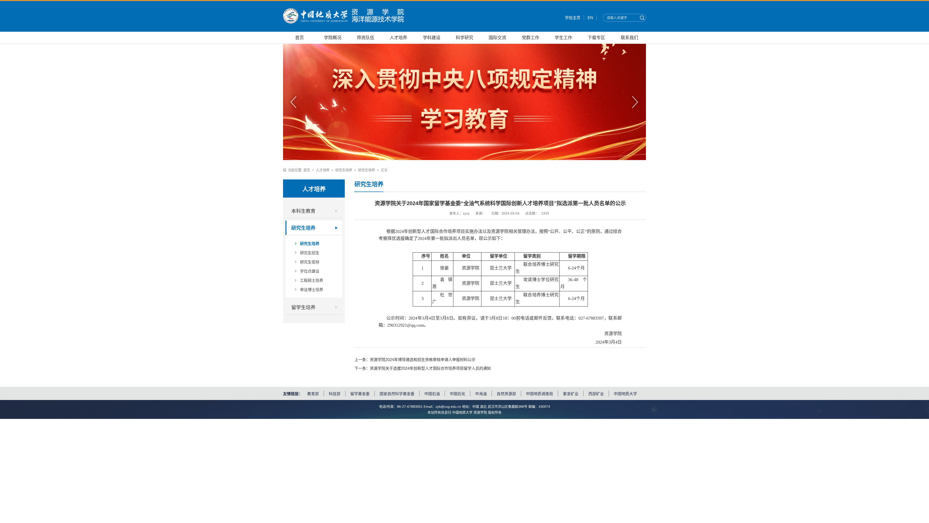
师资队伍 (365, 37)
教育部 (313, 394)
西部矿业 (596, 394)
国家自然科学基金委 (397, 394)
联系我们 (629, 37)
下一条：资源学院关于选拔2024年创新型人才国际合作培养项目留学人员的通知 (422, 368)
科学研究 (464, 37)
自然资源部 (506, 394)
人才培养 (398, 37)
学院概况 (332, 37)
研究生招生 (309, 253)
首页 (299, 37)
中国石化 (457, 394)
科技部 (334, 394)
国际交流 (497, 37)
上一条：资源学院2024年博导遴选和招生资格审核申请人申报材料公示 (414, 360)
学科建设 (431, 37)
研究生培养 (343, 170)
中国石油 (432, 394)
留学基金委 (360, 394)
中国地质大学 (625, 394)
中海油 (481, 394)
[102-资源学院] (343, 22)
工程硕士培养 (311, 280)
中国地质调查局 (539, 394)
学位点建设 (309, 271)
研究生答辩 (309, 262)
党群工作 (530, 37)
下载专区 (596, 37)
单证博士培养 (311, 290)
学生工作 (563, 37)
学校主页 (572, 18)
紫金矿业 (570, 394)
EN (590, 18)
